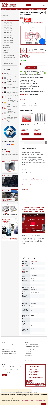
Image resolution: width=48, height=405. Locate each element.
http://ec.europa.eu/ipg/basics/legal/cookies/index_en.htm (33, 400)
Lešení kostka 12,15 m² (8, 25)
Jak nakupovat (28, 351)
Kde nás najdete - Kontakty (7, 344)
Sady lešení (5, 18)
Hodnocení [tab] (37, 142)
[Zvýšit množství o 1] (24, 67)
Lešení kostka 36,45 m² (8, 40)
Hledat (28, 5)
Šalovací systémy (6, 47)
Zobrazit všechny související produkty (33, 139)
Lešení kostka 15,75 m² (8, 28)
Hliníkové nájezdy (6, 53)
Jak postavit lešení (29, 355)
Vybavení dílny (6, 50)
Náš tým (3, 342)
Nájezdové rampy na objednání (31, 344)
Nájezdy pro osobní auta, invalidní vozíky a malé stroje (11, 59)
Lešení (4, 17)
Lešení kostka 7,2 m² (8, 22)
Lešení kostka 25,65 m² (8, 37)
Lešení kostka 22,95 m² (8, 33)
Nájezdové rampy (7, 61)
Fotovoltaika (5, 52)
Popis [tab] (22, 142)
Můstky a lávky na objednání (31, 349)
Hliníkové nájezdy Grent (9, 55)
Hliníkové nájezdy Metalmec (9, 57)
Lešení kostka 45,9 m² (8, 42)
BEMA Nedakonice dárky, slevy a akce (33, 357)
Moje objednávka (28, 360)
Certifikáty (4, 346)
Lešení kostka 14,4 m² (8, 27)
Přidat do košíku (32, 67)
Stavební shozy (6, 48)
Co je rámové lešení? (6, 372)
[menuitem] (4, 9)
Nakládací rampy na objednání (31, 348)
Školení (22, 1)
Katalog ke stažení (26, 184)
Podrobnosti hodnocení (38, 22)
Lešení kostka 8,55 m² (8, 23)
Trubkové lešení (6, 45)
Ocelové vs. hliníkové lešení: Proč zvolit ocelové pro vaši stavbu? (12, 367)
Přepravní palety (24, 94)
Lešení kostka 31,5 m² (8, 38)
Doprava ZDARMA (6, 151)
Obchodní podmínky (6, 349)
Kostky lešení (5, 20)
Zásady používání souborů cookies (9, 351)
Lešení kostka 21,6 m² (8, 32)
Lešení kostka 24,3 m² (8, 35)
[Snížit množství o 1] (24, 68)
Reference (4, 347)
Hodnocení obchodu (29, 358)
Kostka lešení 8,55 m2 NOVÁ (30, 176)
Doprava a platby (28, 353)
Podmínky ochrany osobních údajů (9, 353)
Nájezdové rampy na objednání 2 (32, 346)
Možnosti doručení (25, 63)
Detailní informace (24, 99)
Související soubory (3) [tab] (29, 142)
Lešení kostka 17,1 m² (8, 30)
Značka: (26, 23)
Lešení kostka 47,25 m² (8, 43)
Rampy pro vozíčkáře (8, 63)
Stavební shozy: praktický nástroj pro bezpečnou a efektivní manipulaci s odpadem (12, 370)
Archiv (4, 375)
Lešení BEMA (5, 15)
